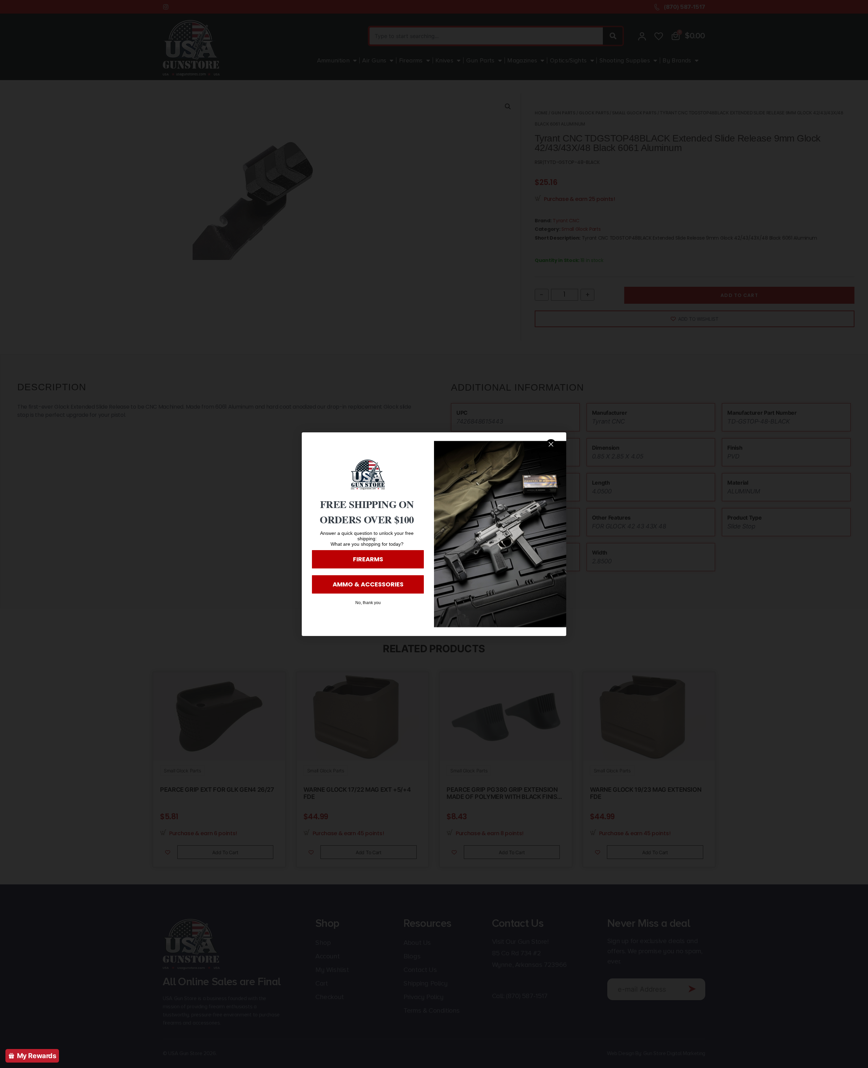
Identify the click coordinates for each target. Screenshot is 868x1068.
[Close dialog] (551, 444)
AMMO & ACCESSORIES (368, 584)
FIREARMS (368, 559)
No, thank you (368, 602)
